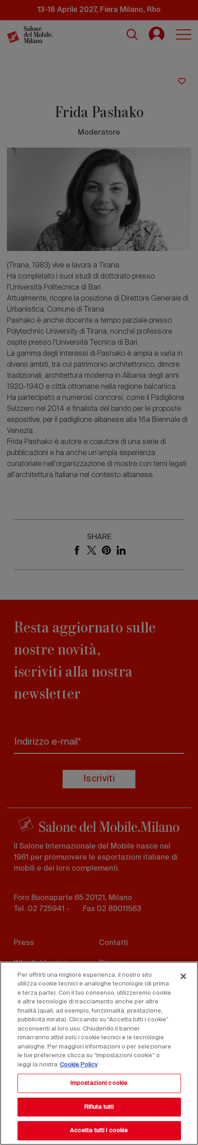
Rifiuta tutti (99, 1107)
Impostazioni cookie (99, 1083)
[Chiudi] (183, 976)
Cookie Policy (79, 1065)
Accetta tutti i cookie (99, 1131)
